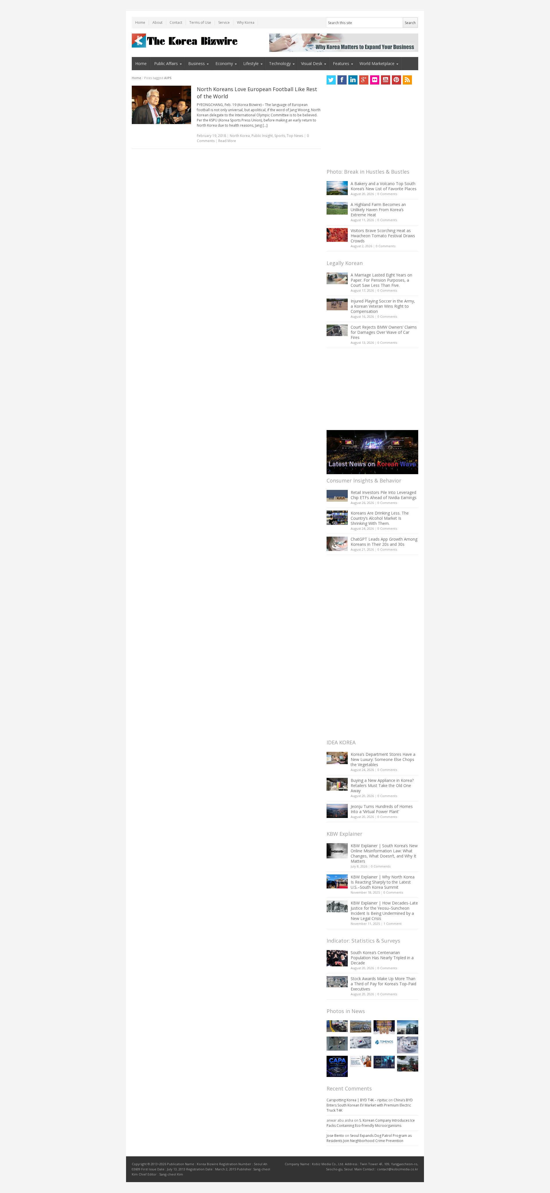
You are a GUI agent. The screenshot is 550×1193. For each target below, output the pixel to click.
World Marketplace (377, 63)
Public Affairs (166, 63)
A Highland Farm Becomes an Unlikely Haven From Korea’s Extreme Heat (378, 209)
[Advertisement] (369, 128)
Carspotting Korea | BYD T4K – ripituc (357, 1100)
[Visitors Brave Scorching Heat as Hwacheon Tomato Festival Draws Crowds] (337, 235)
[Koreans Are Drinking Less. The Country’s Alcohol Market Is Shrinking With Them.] (337, 518)
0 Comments (387, 194)
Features (341, 63)
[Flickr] (374, 80)
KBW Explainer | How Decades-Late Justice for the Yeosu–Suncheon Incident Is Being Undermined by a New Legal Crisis (384, 910)
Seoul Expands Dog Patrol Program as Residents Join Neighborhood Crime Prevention (369, 1138)
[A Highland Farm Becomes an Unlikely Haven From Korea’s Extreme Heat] (337, 208)
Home (140, 22)
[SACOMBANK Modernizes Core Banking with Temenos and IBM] (384, 1042)
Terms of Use (200, 22)
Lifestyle (251, 63)
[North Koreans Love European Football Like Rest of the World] (161, 105)
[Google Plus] (363, 80)
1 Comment (393, 923)
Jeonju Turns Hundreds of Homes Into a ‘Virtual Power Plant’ (382, 809)
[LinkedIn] (353, 80)
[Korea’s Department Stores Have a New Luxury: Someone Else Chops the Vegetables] (337, 758)
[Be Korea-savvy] (185, 41)
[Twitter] (331, 80)
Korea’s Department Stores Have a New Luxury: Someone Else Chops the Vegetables (383, 759)
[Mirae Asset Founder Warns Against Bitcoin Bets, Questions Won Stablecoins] (407, 1027)
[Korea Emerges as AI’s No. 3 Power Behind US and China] (360, 1042)
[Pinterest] (396, 80)
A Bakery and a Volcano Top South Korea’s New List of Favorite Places (384, 186)
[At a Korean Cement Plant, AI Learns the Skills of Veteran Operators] (337, 1044)
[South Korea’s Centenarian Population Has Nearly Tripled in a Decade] (337, 958)
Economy (224, 63)
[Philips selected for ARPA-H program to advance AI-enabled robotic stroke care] (407, 1045)
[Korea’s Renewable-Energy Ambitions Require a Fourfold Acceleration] (360, 1026)
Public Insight (262, 135)
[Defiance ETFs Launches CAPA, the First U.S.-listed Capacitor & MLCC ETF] (337, 1066)
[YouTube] (385, 80)
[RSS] (407, 80)
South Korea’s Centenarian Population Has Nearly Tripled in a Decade (382, 958)
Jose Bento (335, 1135)
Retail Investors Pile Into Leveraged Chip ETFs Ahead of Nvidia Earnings (384, 495)
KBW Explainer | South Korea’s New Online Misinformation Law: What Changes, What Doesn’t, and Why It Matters (384, 853)
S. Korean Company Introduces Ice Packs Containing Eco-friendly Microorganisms (371, 1123)
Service (224, 22)
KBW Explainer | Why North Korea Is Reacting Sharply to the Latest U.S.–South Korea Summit (383, 882)
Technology (280, 63)
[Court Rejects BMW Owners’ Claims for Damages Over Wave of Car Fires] (337, 330)
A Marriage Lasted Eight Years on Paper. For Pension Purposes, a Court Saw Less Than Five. (381, 280)
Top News (295, 135)
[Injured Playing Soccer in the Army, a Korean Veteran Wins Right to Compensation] (337, 305)
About (157, 22)
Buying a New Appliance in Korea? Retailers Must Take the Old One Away (382, 785)
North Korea (240, 135)
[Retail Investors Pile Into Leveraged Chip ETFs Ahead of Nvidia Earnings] (337, 496)
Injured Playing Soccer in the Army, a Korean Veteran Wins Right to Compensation (383, 306)
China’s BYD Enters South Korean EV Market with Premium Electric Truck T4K (370, 1105)
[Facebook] (342, 80)
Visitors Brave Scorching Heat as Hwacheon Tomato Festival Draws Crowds (383, 236)
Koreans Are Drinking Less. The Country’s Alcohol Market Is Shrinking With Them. (380, 518)
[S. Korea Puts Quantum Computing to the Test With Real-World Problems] (384, 1027)
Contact (176, 22)
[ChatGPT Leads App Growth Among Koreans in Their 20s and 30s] (337, 544)
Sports (279, 135)
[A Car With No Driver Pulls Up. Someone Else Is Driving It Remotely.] (337, 1026)
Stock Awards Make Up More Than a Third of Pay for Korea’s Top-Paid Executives (383, 984)
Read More (227, 140)
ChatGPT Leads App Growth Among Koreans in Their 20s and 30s (384, 541)
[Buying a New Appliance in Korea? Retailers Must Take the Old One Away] (337, 784)
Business (196, 63)
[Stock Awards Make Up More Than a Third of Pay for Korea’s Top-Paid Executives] (337, 981)
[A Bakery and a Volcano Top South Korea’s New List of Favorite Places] (337, 188)
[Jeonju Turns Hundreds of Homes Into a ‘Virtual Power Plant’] (337, 811)
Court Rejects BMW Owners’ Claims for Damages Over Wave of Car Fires (384, 332)
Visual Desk (311, 63)
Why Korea (245, 22)
